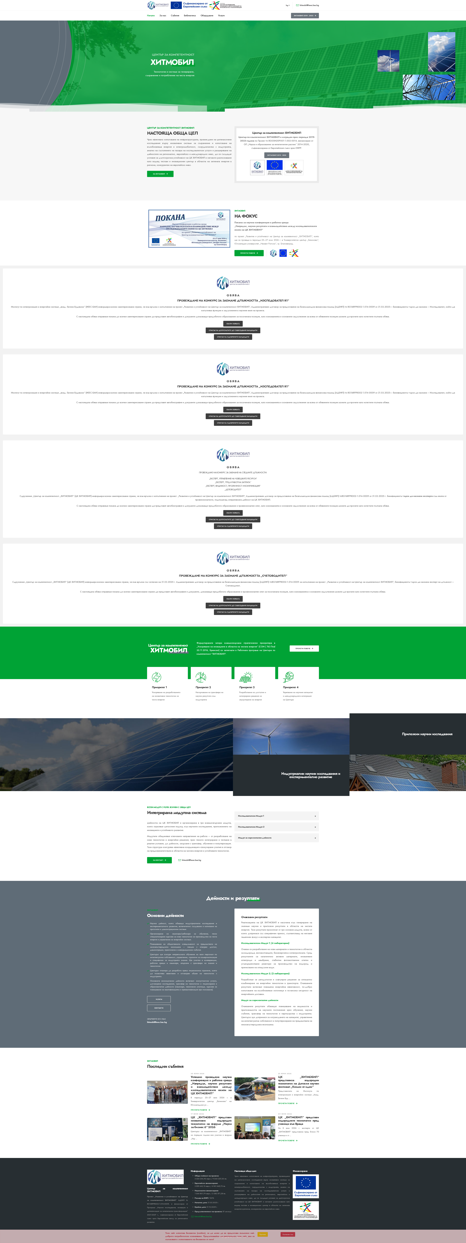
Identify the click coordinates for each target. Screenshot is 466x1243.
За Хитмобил (159, 174)
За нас (162, 15)
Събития (175, 15)
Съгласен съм (288, 1234)
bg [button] (287, 5)
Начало (151, 15)
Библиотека (190, 15)
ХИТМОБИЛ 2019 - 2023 (304, 15)
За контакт (158, 860)
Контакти (158, 1008)
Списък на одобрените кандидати (233, 337)
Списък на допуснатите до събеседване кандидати (233, 330)
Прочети (262, 1234)
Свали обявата (233, 324)
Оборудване (207, 15)
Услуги (221, 15)
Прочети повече (248, 253)
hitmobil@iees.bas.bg (309, 5)
